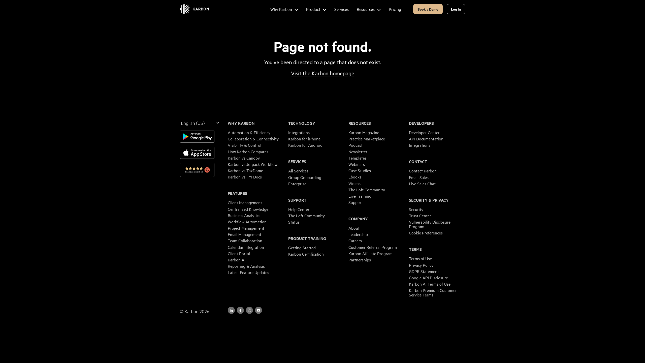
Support (297, 200)
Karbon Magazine (363, 132)
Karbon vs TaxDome (245, 170)
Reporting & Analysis (246, 266)
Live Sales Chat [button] (422, 183)
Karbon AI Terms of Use (429, 284)
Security (416, 209)
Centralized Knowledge (248, 209)
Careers (355, 240)
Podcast (355, 145)
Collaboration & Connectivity (253, 138)
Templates (357, 158)
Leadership (358, 234)
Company (358, 219)
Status (294, 222)
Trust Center (420, 215)
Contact (418, 161)
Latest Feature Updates (248, 272)
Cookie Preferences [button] (426, 232)
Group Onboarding (304, 177)
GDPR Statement (424, 271)
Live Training (359, 196)
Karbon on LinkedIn (231, 310)
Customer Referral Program (372, 247)
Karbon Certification (306, 254)
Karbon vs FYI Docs (245, 176)
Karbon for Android (305, 145)
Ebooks (354, 176)
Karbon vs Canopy (244, 158)
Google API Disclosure (428, 277)
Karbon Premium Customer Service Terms (433, 292)
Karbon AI (236, 259)
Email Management (244, 234)
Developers (421, 123)
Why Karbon (241, 123)
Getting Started (302, 247)
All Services (298, 170)
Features (237, 193)
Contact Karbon (423, 170)
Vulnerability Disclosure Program (429, 224)
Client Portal (239, 253)
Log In (456, 9)
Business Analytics (244, 215)
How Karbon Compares (248, 151)
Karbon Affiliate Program (370, 253)
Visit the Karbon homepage (322, 73)
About (354, 228)
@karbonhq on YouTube (249, 310)
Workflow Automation (247, 221)
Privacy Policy (421, 265)
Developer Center (424, 132)
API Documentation (426, 138)
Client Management (245, 202)
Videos (354, 183)
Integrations (299, 132)
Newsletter (357, 151)
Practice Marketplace (366, 138)
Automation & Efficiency (249, 132)
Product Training (307, 238)
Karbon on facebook (240, 310)
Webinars (356, 164)
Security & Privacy (429, 200)
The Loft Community (306, 215)
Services (297, 161)
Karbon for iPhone (304, 138)
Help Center (298, 209)
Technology (301, 123)
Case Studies (359, 170)
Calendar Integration (246, 247)
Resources (359, 123)
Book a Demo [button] (427, 9)
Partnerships (359, 259)
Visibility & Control (244, 145)
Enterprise (297, 183)
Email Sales (419, 177)
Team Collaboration (245, 240)
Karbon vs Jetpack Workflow (252, 164)
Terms (415, 249)
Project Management (246, 228)
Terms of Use (420, 258)
